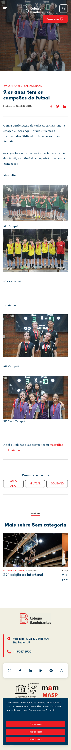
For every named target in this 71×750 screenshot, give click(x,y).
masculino (56, 445)
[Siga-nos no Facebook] (20, 670)
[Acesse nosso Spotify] (51, 670)
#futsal (35, 483)
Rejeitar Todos (35, 732)
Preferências (36, 724)
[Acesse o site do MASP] (50, 695)
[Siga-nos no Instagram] (9, 670)
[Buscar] (64, 9)
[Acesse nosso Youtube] (40, 670)
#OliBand (57, 483)
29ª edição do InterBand (23, 575)
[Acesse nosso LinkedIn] (30, 670)
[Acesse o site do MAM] (50, 689)
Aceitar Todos (35, 739)
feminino (14, 450)
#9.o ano (13, 483)
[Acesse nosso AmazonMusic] (61, 670)
